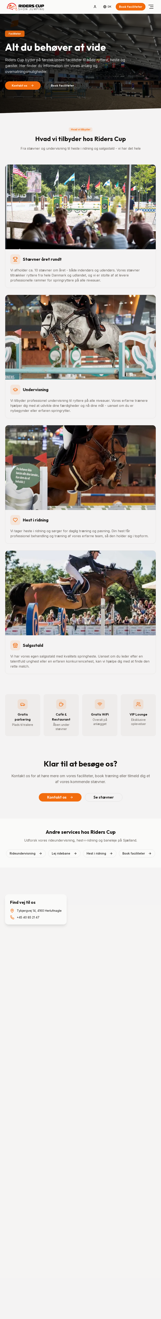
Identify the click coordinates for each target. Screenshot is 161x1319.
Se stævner (103, 797)
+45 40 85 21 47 (28, 917)
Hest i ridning (96, 853)
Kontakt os (19, 85)
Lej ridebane (61, 853)
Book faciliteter (130, 7)
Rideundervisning (22, 853)
